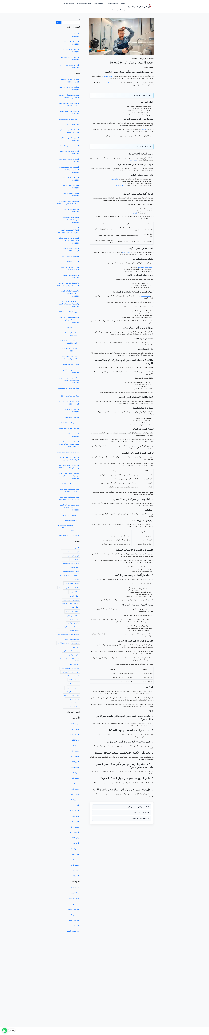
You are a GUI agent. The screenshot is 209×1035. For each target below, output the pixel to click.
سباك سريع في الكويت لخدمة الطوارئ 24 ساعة (68, 342)
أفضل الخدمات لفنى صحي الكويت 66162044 (69, 160)
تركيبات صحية (126, 252)
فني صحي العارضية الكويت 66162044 (71, 35)
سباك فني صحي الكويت (73, 623)
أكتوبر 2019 (75, 876)
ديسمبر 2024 (75, 751)
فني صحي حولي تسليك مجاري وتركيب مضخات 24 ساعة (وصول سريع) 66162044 (69, 444)
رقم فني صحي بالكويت (71, 587)
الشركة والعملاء (133, 160)
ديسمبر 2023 (75, 778)
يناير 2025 (76, 745)
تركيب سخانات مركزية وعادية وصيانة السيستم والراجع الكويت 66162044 (68, 284)
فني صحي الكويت (73, 655)
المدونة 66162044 (99, 3)
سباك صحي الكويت (72, 611)
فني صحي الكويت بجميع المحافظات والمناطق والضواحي (68, 659)
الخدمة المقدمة (119, 185)
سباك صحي (144, 129)
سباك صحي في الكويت (73, 619)
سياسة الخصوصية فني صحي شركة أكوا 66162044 (69, 403)
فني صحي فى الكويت (72, 925)
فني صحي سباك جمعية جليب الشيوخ (68, 452)
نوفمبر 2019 (75, 870)
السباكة (135, 213)
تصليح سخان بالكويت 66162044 (69, 312)
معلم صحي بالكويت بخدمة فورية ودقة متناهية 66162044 (69, 490)
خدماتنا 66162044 (113, 3)
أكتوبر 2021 (75, 805)
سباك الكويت (74, 592)
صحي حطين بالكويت (63, 643)
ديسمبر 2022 (75, 789)
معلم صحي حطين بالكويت (71, 692)
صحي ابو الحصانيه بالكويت (72, 639)
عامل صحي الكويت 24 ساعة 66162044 (68, 350)
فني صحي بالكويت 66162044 (70, 423)
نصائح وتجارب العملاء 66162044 (69, 535)
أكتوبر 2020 (75, 821)
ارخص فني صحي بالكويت (71, 555)
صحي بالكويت (75, 643)
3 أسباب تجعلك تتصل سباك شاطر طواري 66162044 (69, 104)
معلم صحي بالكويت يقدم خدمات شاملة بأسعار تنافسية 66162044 (69, 498)
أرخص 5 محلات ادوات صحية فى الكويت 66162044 (69, 131)
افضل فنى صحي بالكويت (71, 563)
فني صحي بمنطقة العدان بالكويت (70, 672)
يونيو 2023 (75, 783)
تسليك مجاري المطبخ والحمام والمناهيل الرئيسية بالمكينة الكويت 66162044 (69, 304)
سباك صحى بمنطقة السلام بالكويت (70, 603)
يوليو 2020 (75, 838)
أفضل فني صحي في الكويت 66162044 (70, 179)
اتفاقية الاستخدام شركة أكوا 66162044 (71, 195)
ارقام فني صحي (75, 559)
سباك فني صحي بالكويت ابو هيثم (69, 626)
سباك (60, 587)
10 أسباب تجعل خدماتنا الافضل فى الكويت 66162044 (68, 81)
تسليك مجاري (75, 887)
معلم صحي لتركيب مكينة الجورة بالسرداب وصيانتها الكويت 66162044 (69, 507)
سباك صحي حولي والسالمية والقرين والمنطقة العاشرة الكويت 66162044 (68, 380)
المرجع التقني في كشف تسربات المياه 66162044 (69, 268)
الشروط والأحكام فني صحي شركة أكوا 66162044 (69, 250)
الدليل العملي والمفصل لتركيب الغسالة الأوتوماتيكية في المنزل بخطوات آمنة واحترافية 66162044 (68, 230)
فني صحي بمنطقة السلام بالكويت (70, 668)
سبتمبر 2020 (75, 827)
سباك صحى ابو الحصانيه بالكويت (71, 600)
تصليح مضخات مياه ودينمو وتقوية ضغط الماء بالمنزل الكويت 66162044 (69, 320)
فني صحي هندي (74, 679)
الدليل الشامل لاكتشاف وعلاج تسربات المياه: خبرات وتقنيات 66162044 (70, 219)
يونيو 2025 (75, 740)
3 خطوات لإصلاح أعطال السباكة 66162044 (69, 112)
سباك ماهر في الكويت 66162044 (69, 396)
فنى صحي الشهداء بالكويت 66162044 (71, 51)
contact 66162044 (69, 3)
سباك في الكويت (74, 630)
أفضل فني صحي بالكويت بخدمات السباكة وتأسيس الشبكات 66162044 (69, 169)
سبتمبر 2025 (75, 729)
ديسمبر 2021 (75, 800)
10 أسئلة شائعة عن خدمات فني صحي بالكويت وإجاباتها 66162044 (66, 527)
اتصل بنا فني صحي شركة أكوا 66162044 (70, 187)
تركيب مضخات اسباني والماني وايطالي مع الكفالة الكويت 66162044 (70, 293)
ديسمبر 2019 (75, 865)
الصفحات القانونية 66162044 (70, 256)
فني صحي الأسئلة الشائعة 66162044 (71, 411)
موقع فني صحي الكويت (71, 706)
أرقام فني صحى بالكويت (71, 551)
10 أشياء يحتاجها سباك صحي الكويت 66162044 (68, 89)
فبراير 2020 (75, 854)
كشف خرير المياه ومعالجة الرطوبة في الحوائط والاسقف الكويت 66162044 (69, 475)
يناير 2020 (75, 859)
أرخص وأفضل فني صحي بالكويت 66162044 (69, 139)
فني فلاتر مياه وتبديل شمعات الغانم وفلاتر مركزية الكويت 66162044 (68, 467)
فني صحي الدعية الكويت (71, 417)
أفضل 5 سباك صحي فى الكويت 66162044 (69, 152)
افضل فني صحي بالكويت (71, 571)
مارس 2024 (75, 767)
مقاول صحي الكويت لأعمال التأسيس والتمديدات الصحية (69, 358)
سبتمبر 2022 (75, 794)
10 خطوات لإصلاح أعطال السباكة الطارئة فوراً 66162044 (69, 96)
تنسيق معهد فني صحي (65, 575)
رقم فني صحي (75, 579)
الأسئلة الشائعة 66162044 (84, 3)
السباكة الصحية (145, 296)
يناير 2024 (75, 773)
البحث (78, 19)
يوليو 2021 (75, 816)
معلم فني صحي (75, 695)
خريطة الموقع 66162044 (71, 364)
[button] (107, 3)
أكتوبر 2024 (75, 762)
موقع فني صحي (74, 702)
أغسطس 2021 (74, 811)
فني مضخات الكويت (73, 931)
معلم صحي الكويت (73, 683)
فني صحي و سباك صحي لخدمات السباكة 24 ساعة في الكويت (69, 459)
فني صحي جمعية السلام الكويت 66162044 (69, 435)
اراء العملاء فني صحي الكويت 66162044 (70, 210)
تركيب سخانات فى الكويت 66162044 (71, 276)
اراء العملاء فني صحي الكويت (117, 9)
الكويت (76, 575)
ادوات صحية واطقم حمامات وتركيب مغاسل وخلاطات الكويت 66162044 (68, 203)
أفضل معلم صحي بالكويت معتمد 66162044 (69, 67)
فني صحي (136, 446)
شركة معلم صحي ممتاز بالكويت (140, 818)
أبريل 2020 (75, 843)
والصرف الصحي (108, 76)
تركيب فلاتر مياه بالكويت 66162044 (70, 334)
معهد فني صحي (64, 695)
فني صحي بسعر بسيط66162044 (69, 428)
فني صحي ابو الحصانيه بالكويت (71, 651)
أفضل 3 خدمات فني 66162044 (69, 146)
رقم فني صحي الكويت (72, 583)
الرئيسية (123, 3)
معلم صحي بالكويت (72, 688)
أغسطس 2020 (74, 832)
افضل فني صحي (74, 567)
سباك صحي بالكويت (72, 616)
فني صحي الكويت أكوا (137, 6)
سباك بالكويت (74, 596)
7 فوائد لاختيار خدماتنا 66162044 (69, 119)
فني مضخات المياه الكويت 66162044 (71, 43)
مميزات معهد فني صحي (73, 699)
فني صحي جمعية (74, 920)
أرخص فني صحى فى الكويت (70, 548)
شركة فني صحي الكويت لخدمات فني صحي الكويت (68, 634)
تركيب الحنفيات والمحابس (145, 267)
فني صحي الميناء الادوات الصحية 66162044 (69, 59)
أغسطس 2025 (74, 734)
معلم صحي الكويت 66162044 (70, 484)
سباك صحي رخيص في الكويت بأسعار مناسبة (68, 389)
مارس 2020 (75, 849)
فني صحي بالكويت (73, 664)
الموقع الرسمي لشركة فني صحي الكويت (138, 807)
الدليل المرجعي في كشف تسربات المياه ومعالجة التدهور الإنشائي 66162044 (69, 240)
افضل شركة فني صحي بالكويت (140, 812)
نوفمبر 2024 (75, 756)
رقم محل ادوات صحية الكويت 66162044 (70, 371)
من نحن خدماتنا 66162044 (70, 515)
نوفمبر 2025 (75, 724)
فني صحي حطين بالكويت (72, 675)
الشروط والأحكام (110, 82)
